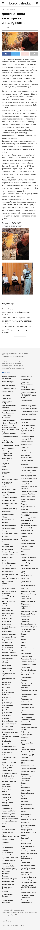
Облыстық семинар (28, 594)
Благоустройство (8, 588)
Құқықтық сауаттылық (29, 491)
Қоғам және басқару (29, 453)
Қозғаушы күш (26, 481)
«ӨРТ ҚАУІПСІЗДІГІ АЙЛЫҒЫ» (9, 406)
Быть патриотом (8, 606)
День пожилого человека (7, 706)
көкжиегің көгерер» (28, 419)
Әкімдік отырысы (8, 520)
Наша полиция (26, 575)
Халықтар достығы (28, 877)
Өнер (23, 645)
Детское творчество (9, 721)
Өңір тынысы (26, 653)
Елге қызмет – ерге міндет (9, 758)
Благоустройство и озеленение (9, 592)
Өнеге (23, 642)
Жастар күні (6, 797)
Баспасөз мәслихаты (10, 539)
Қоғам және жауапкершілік (26, 456)
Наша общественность (27, 572)
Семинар (24, 757)
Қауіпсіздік (25, 447)
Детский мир (6, 718)
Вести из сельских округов (9, 628)
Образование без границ (27, 607)
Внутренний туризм (9, 637)
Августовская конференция (7, 454)
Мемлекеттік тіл (27, 530)
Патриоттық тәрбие (28, 664)
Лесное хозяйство (28, 497)
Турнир (24, 835)
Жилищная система (9, 821)
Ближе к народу (8, 596)
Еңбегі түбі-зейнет (9, 762)
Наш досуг (25, 565)
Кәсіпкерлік (25, 379)
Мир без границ (27, 546)
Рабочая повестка (28, 702)
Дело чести (6, 687)
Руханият (24, 737)
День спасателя (8, 710)
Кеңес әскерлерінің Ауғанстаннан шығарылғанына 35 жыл (28, 394)
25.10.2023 (5, 27)
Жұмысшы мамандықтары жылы (10, 835)
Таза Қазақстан (26, 804)
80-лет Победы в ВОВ (10, 445)
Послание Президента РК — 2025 (29, 673)
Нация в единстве (28, 563)
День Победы (7, 702)
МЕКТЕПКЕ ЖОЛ (27, 520)
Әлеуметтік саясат (9, 528)
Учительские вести (28, 841)
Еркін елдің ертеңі (8, 776)
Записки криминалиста (7, 851)
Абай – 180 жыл (8, 448)
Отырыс (24, 634)
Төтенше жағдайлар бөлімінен (28, 826)
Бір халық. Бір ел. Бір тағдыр (10, 575)
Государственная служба (8, 674)
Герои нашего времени (7, 661)
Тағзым (24, 798)
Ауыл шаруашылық (9, 509)
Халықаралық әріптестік (26, 873)
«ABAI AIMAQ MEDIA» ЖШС (15, 925)
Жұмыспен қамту (8, 832)
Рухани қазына (26, 734)
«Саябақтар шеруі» (9, 410)
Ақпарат (5, 469)
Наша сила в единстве (26, 582)
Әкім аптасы (6, 511)
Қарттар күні (26, 439)
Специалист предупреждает (27, 775)
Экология (24, 890)
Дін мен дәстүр (7, 729)
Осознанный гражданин (26, 620)
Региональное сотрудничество (27, 713)
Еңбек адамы (7, 768)
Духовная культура (9, 746)
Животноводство (8, 814)
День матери (6, 697)
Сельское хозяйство (29, 752)
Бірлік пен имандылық (10, 578)
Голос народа (7, 668)
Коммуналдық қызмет (29, 411)
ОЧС (22, 637)
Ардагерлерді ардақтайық (7, 483)
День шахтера (7, 715)
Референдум (26, 732)
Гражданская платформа (6, 683)
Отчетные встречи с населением (29, 630)
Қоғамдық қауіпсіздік (29, 478)
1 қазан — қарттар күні (10, 423)
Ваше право (6, 624)
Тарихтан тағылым (28, 820)
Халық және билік (28, 865)
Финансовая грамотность (26, 861)
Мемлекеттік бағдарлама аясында (29, 524)
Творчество (25, 822)
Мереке (24, 536)
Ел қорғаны (6, 755)
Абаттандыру (7, 451)
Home (3, 9)
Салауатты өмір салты (27, 743)
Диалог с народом (9, 724)
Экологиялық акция (28, 892)
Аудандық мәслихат (9, 503)
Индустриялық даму (9, 869)
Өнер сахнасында (28, 648)
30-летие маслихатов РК (10, 437)
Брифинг (5, 598)
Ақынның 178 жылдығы (7, 473)
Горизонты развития (9, 671)
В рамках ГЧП (7, 619)
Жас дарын (6, 794)
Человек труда (26, 880)
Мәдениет (24, 509)
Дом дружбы (6, 741)
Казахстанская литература (7, 895)
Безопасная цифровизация (7, 545)
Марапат (24, 504)
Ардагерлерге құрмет (10, 479)
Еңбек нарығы (7, 770)
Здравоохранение (8, 860)
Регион (23, 710)
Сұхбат (23, 796)
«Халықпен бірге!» (8, 420)
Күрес (23, 433)
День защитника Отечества (8, 693)
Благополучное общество (7, 582)
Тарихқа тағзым (27, 817)
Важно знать (6, 621)
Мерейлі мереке (27, 533)
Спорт (23, 783)
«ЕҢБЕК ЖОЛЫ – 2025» (8, 392)
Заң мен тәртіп (7, 847)
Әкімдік (4, 517)
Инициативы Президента (6, 872)
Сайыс (23, 740)
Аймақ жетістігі (7, 461)
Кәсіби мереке (26, 377)
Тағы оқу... (20, 338)
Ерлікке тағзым (7, 779)
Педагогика (25, 667)
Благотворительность (10, 586)
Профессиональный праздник (29, 695)
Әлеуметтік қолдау (9, 525)
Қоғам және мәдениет (29, 467)
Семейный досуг (27, 755)
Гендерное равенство (10, 655)
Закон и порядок (8, 839)
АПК (3, 476)
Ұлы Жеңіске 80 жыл (29, 851)
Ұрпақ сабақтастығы (29, 853)
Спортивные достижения (26, 786)
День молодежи (8, 700)
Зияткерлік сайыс (8, 866)
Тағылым (24, 801)
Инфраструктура (8, 884)
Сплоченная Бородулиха (26, 779)
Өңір (23, 650)
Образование (26, 604)
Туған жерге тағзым (28, 832)
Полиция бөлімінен (28, 670)
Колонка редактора (28, 406)
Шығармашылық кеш (29, 882)
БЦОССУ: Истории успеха (8, 602)
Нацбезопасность (27, 560)
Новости (24, 588)
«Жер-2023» (6, 398)
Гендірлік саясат (8, 658)
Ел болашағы (7, 752)
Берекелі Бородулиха (10, 552)
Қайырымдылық (27, 436)
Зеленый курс (7, 863)
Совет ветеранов (27, 766)
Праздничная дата (28, 683)
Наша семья (25, 578)
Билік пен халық (8, 555)
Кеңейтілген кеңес (28, 389)
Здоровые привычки (10, 857)
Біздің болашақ (7, 557)
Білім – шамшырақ (9, 563)
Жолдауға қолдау (8, 829)
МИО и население (28, 543)
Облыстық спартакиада (26, 597)
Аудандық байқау (8, 500)
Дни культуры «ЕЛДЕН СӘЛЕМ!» (10, 737)
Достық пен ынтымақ (10, 744)
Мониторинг (25, 549)
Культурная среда (28, 425)
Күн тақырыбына (27, 430)
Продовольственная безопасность (29, 691)
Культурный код (27, 428)
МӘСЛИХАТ (25, 515)
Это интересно (26, 902)
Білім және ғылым (9, 566)
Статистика (25, 790)
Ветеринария (7, 631)
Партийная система (28, 659)
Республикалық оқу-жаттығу (29, 728)
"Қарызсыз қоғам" (8, 385)
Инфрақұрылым (8, 881)
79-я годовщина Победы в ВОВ (8, 441)
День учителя (7, 713)
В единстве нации (8, 613)
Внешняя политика (9, 634)
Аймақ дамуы (7, 458)
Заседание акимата (9, 855)
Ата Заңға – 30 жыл (9, 489)
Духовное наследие (9, 749)
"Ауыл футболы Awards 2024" (8, 382)
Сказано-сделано (27, 760)
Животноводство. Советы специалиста (10, 817)
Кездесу (24, 387)
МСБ (23, 552)
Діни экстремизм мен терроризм (10, 733)
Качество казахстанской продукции (7, 900)
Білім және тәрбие (9, 568)
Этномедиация (26, 900)
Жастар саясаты (8, 800)
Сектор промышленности (28, 748)
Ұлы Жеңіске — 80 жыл (28, 847)
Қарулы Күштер (27, 442)
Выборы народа (8, 650)
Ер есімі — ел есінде (9, 773)
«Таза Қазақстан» (8, 413)
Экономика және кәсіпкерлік (27, 896)
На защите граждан (28, 557)
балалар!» (5, 536)
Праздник (24, 680)
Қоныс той (25, 484)
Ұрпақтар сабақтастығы (26, 857)
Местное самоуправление (27, 539)
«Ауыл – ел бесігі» (9, 388)
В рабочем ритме (8, 616)
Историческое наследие (7, 888)
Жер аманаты (7, 808)
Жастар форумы (8, 802)
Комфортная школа (28, 414)
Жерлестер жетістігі (9, 811)
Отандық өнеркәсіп (28, 624)
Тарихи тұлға (26, 814)
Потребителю (26, 677)
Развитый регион (27, 707)
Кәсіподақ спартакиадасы (27, 383)
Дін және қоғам (7, 726)
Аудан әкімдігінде (8, 492)
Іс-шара (5, 891)
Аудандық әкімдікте (9, 497)
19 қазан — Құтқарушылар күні (9, 432)
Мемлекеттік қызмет (28, 528)
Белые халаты (7, 549)
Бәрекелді (5, 542)
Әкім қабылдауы (8, 514)
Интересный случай (9, 879)
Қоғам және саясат (28, 473)
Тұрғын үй (25, 838)
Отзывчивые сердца (29, 627)
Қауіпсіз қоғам (26, 444)
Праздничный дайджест (26, 686)
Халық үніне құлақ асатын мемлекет (28, 869)
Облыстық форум (28, 601)
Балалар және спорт (9, 533)
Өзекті (23, 639)
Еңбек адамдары (8, 765)
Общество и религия (29, 611)
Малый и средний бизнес (28, 500)
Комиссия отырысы (29, 408)
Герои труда (6, 665)
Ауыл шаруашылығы (10, 506)
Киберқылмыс (26, 400)
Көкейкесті (25, 417)
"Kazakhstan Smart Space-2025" (9, 377)
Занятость (5, 842)
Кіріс (23, 403)
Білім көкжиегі (7, 571)
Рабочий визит (27, 704)
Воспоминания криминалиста (7, 646)
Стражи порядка (27, 793)
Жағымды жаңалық (9, 781)
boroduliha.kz (20, 3)
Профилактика (26, 699)
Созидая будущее (8, 309)
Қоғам (23, 450)
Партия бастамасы (28, 662)
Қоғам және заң (27, 460)
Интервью (5, 876)
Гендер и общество (9, 652)
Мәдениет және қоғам (29, 512)
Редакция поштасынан (29, 722)
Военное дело (7, 642)
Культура (24, 422)
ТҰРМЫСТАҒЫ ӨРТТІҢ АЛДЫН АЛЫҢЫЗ (16, 318)
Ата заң (4, 486)
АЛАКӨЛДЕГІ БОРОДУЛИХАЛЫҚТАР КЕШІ (16, 326)
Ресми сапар (26, 724)
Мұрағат (24, 554)
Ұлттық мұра (26, 843)
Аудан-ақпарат (7, 495)
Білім (4, 560)
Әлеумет (5, 522)
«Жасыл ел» (6, 396)
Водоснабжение (8, 640)
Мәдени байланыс (28, 507)
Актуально (6, 464)
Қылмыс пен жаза (28, 494)
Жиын (4, 824)
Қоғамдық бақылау (28, 475)
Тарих (23, 811)
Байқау (4, 531)
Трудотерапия (26, 830)
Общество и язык (28, 614)
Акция (4, 466)
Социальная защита (28, 771)
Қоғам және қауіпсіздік (25, 463)
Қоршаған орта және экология (29, 487)
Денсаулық (6, 690)
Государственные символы (8, 679)
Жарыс (4, 791)
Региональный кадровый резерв (28, 718)
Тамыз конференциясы (27, 807)
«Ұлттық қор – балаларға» (7, 416)
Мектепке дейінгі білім (29, 518)
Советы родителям (28, 768)
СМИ (23, 763)
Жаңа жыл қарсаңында (6, 785)
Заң (3, 845)
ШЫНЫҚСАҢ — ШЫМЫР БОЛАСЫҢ (28, 886)
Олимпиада (25, 617)
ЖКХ (3, 826)
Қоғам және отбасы (28, 470)
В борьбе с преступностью (7, 609)
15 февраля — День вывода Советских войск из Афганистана (10, 427)
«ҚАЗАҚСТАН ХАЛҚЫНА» (7, 402)
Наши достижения (28, 585)
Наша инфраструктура (29, 568)
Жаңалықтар (11, 9)
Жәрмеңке (5, 805)
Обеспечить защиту (28, 591)
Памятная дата (26, 656)
